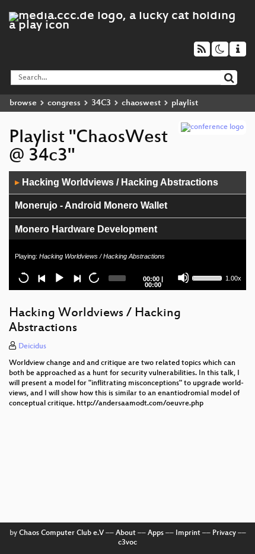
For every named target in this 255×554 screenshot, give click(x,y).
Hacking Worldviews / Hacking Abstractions (116, 182)
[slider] (207, 277)
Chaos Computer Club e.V (61, 533)
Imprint (188, 533)
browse (23, 103)
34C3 (101, 103)
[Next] (76, 277)
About (126, 533)
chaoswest (141, 103)
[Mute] (183, 277)
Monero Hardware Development (86, 229)
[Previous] (41, 277)
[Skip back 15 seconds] (23, 277)
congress (64, 103)
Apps (156, 533)
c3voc (127, 543)
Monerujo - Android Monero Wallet (91, 205)
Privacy (224, 533)
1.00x (233, 278)
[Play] (58, 277)
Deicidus (32, 346)
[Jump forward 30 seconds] (93, 277)
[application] (127, 230)
